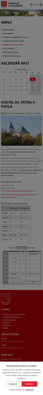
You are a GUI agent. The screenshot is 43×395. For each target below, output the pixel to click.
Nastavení (13, 384)
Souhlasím (29, 384)
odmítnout (29, 390)
